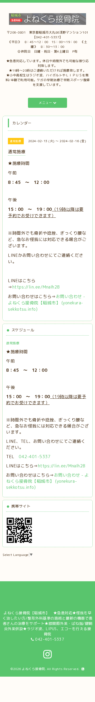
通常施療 (12, 343)
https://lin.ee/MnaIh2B (36, 287)
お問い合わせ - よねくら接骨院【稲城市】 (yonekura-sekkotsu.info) (46, 303)
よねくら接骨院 (33, 669)
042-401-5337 (34, 456)
